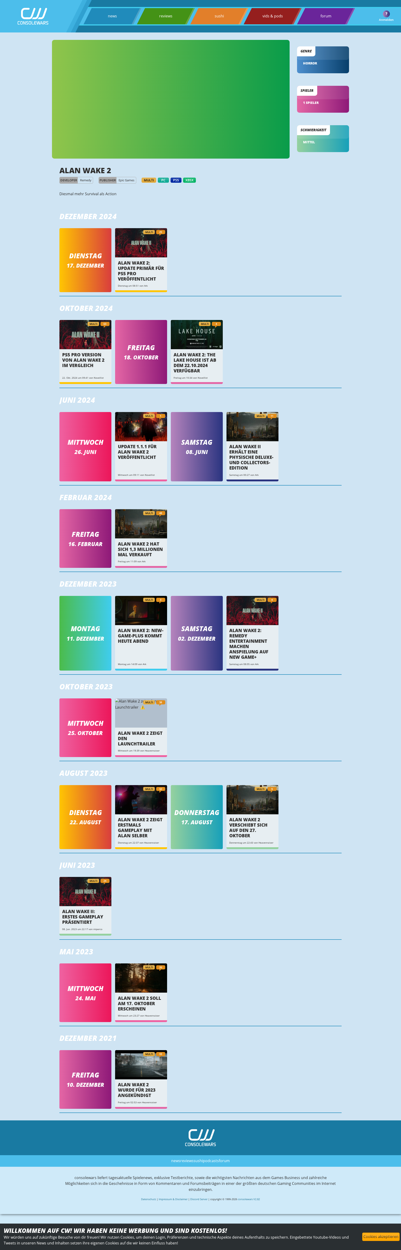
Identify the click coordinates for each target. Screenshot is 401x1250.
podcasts (211, 1160)
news (112, 16)
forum (325, 16)
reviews (165, 16)
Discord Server (198, 1199)
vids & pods (272, 16)
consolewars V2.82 (249, 1199)
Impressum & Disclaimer (173, 1199)
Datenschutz (148, 1199)
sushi (219, 16)
